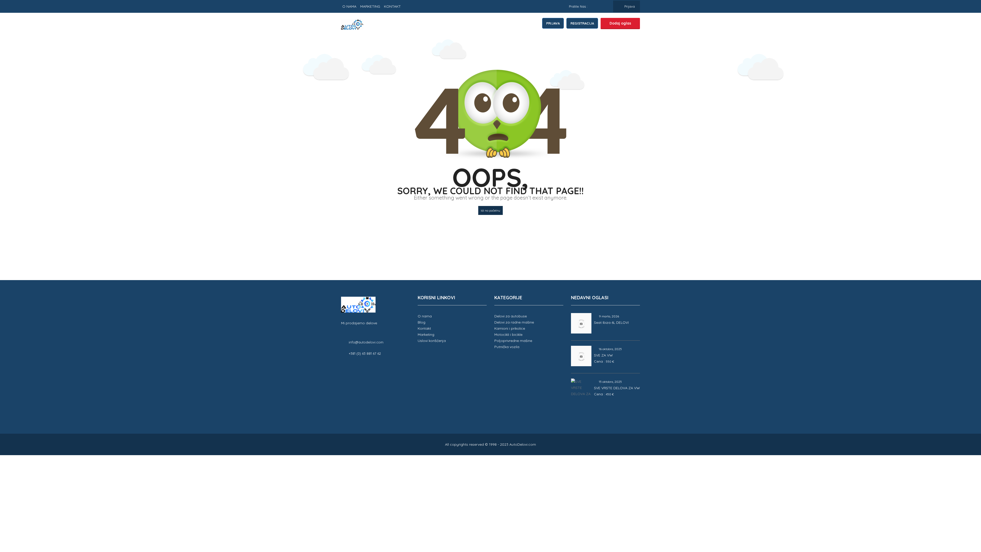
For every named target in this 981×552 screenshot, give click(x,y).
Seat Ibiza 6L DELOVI (611, 322)
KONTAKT (392, 6)
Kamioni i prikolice (509, 328)
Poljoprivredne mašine (513, 340)
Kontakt (424, 328)
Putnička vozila (506, 346)
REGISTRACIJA (582, 23)
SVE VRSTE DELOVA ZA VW (617, 388)
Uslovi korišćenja (432, 340)
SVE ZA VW (603, 355)
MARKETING (370, 6)
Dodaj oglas (620, 23)
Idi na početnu (490, 210)
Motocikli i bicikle (508, 334)
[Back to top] (964, 520)
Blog (421, 322)
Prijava (629, 6)
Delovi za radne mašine (514, 322)
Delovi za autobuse (510, 316)
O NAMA (349, 6)
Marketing (426, 334)
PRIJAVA (553, 23)
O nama (425, 316)
